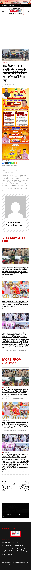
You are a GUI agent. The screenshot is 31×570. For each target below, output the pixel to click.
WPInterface (15, 564)
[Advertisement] (15, 31)
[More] (15, 163)
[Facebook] (3, 163)
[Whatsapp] (12, 163)
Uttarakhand (6, 62)
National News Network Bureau (10, 86)
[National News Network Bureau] (15, 207)
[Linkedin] (9, 163)
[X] (6, 163)
